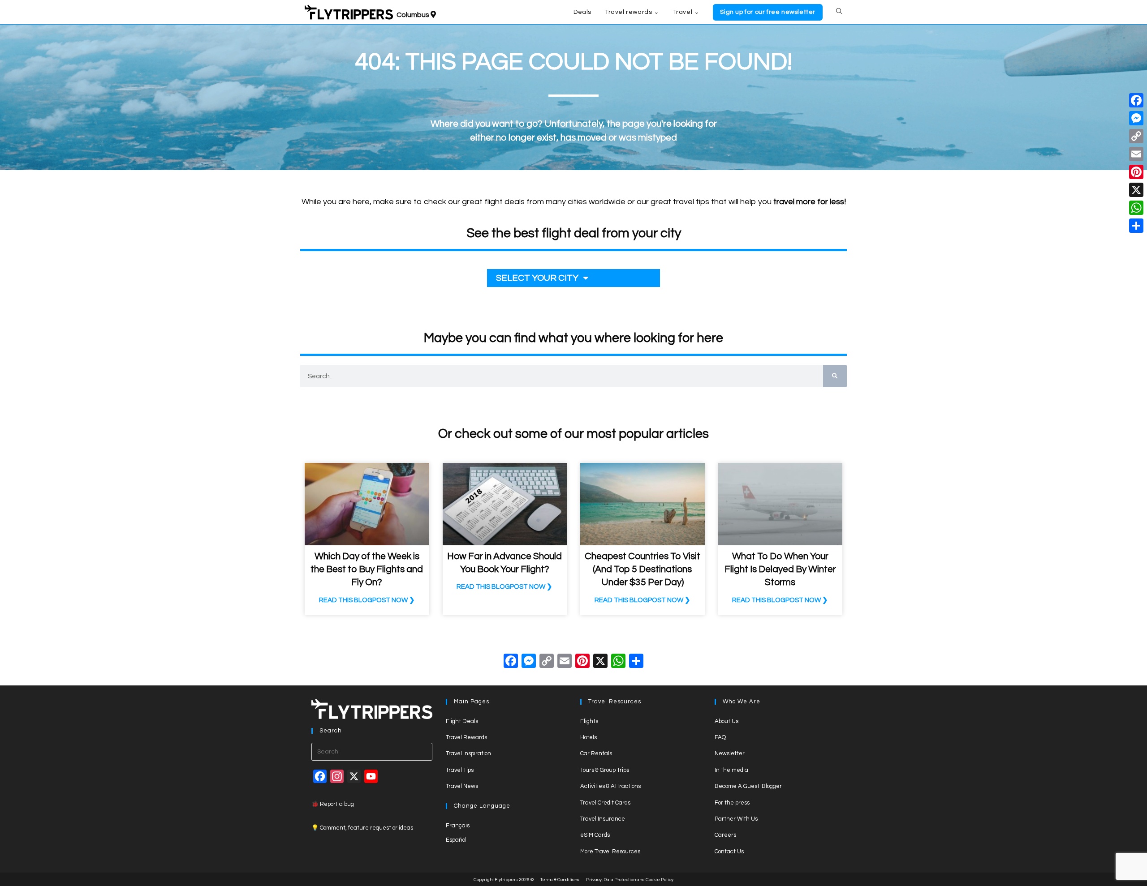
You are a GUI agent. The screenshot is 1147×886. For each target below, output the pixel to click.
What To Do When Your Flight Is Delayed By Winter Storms (780, 569)
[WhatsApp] (1136, 208)
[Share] (1136, 226)
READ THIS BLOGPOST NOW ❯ (367, 600)
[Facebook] (511, 662)
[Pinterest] (1136, 172)
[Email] (1136, 154)
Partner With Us (736, 819)
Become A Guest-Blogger (748, 786)
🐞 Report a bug (332, 804)
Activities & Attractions (610, 786)
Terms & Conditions (559, 879)
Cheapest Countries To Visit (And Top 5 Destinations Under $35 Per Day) (642, 569)
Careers (725, 835)
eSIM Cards (595, 835)
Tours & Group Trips (604, 770)
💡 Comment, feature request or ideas (362, 828)
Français (458, 825)
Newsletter (730, 753)
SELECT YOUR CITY (537, 278)
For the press (732, 803)
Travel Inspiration (468, 753)
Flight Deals (462, 721)
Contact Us (729, 851)
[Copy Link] (547, 662)
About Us (726, 721)
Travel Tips (460, 770)
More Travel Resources (610, 851)
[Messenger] (1136, 118)
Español (456, 840)
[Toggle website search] (839, 12)
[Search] (835, 376)
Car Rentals (596, 753)
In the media (731, 770)
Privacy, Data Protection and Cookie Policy (629, 879)
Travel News (462, 786)
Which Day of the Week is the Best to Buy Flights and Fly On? (366, 569)
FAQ (720, 737)
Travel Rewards (466, 737)
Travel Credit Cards (605, 803)
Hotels (588, 737)
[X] (600, 662)
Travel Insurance (602, 819)
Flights (589, 721)
